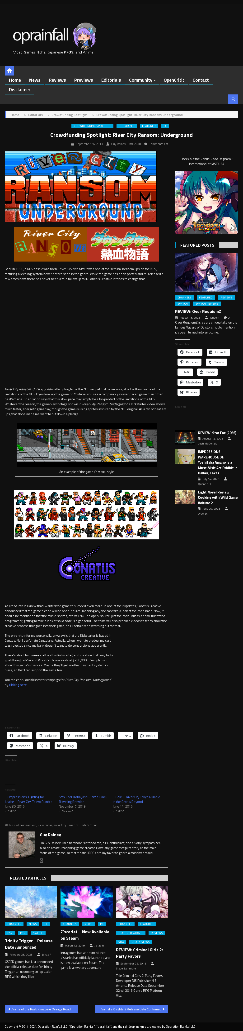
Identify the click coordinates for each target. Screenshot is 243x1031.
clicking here (18, 684)
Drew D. (203, 513)
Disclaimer (19, 89)
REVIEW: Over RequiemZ (198, 311)
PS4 (9, 933)
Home (15, 80)
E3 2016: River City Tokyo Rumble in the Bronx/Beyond (136, 799)
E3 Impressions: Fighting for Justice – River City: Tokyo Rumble (28, 799)
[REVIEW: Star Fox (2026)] (185, 437)
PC (165, 126)
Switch (38, 933)
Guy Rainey (118, 144)
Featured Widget (130, 933)
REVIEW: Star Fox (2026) (217, 433)
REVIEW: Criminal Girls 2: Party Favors (139, 953)
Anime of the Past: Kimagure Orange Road (41, 1009)
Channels (14, 924)
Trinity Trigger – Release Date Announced (29, 944)
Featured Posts (197, 245)
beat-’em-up (27, 825)
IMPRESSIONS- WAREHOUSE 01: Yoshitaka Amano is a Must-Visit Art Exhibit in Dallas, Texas (218, 462)
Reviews (57, 80)
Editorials (111, 80)
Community (140, 80)
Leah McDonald (207, 443)
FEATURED (149, 126)
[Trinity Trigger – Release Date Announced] (31, 902)
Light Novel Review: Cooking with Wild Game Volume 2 (218, 498)
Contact (201, 80)
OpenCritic (174, 80)
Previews (83, 80)
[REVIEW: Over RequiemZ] (206, 272)
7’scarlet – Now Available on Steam (85, 935)
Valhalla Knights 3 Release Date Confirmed (131, 1009)
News (35, 80)
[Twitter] (41, 861)
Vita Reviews (141, 942)
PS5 (22, 933)
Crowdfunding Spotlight (92, 126)
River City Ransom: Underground (75, 825)
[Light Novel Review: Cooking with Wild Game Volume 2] (185, 497)
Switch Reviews (207, 304)
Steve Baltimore (126, 968)
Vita (121, 942)
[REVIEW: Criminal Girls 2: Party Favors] (142, 902)
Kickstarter (45, 825)
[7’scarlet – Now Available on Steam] (87, 902)
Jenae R (46, 954)
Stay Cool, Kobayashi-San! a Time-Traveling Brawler (83, 799)
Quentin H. (204, 484)
